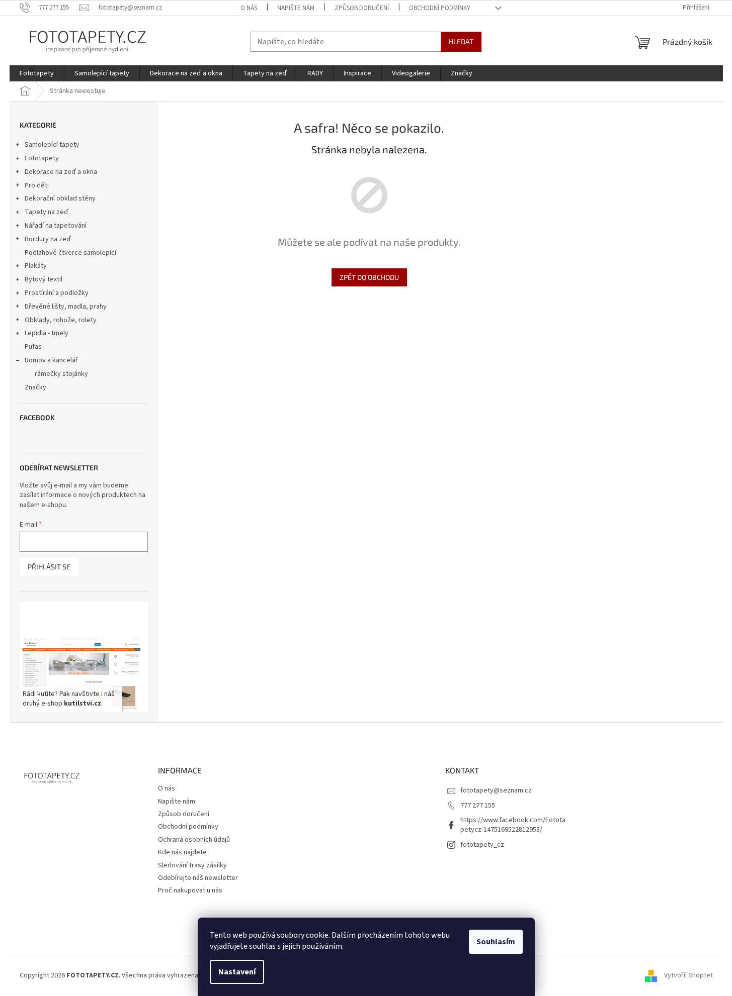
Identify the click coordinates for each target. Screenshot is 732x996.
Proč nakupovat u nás (190, 890)
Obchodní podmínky (439, 8)
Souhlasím (495, 941)
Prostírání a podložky (57, 293)
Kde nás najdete (182, 852)
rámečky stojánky (61, 374)
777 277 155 (477, 806)
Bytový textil (43, 279)
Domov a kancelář (51, 360)
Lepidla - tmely (46, 333)
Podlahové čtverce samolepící (70, 253)
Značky (35, 387)
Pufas (33, 347)
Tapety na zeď (46, 212)
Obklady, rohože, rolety (61, 320)
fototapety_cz (482, 845)
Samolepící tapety (52, 145)
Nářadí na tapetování (56, 226)
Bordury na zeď (48, 239)
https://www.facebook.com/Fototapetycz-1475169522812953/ (512, 825)
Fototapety (42, 158)
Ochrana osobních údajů (194, 840)
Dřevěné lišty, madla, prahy (66, 307)
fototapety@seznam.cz (496, 790)
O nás (248, 8)
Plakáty (36, 266)
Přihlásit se (49, 566)
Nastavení (237, 971)
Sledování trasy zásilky (192, 865)
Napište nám (295, 8)
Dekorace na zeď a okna (61, 172)
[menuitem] (37, 73)
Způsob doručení (362, 8)
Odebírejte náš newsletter (198, 878)
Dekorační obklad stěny (60, 198)
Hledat (461, 41)
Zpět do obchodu (369, 277)
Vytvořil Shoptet (688, 975)
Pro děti (37, 185)
